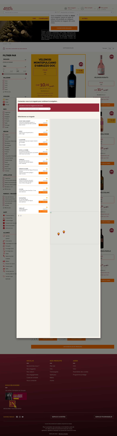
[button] (49, 109)
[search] (35, 109)
